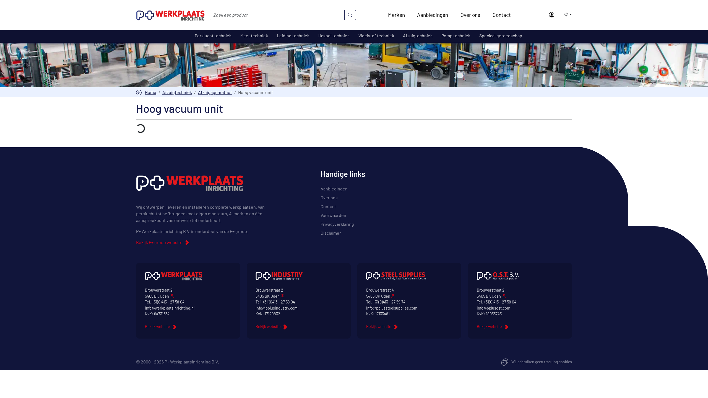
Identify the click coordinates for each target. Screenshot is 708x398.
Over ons (470, 15)
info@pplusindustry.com (277, 308)
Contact (502, 15)
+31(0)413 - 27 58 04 (168, 302)
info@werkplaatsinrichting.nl (169, 308)
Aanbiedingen (432, 15)
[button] (566, 14)
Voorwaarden (333, 215)
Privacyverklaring (337, 224)
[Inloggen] (551, 15)
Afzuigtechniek (177, 92)
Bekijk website (157, 326)
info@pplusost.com (493, 308)
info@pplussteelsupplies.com (391, 308)
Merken (396, 15)
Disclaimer (331, 232)
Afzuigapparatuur (215, 92)
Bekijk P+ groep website (159, 242)
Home (150, 92)
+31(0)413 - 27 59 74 (389, 302)
